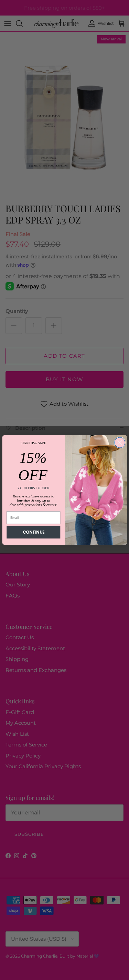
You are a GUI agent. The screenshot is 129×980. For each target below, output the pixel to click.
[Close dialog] (120, 442)
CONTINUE (33, 532)
